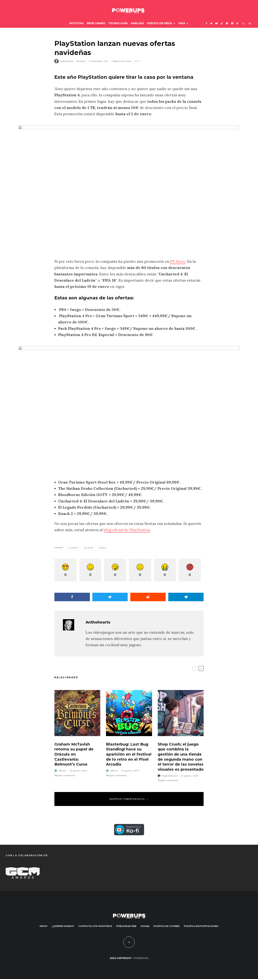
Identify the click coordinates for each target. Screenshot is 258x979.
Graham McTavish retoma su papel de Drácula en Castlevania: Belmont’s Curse (73, 754)
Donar (145, 926)
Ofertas (74, 548)
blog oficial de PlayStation (127, 529)
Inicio (43, 926)
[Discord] (232, 23)
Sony (103, 548)
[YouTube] (216, 23)
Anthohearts (66, 61)
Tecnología (118, 23)
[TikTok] (221, 23)
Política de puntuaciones (201, 926)
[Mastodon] (227, 23)
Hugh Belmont (169, 775)
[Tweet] (110, 597)
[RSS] (237, 23)
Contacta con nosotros (95, 926)
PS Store (177, 261)
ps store (89, 548)
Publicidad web (126, 926)
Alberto (62, 770)
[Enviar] (148, 597)
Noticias (77, 23)
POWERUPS (141, 958)
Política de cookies (167, 926)
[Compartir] (72, 597)
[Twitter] (211, 23)
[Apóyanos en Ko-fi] (129, 827)
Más (182, 23)
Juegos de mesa (159, 23)
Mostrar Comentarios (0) (127, 799)
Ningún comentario (64, 775)
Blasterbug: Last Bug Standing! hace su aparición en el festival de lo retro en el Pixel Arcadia (128, 754)
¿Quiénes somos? (63, 926)
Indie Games (96, 23)
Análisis (137, 23)
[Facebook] (206, 23)
